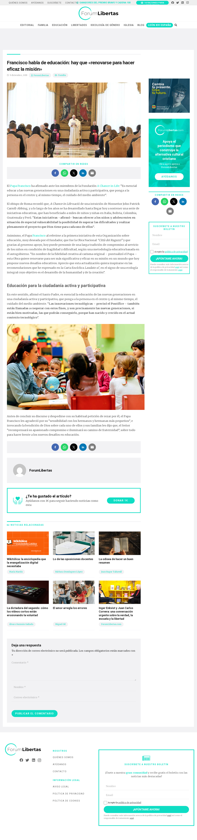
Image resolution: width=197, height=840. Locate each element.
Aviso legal (61, 786)
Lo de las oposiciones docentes (73, 559)
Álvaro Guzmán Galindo (21, 624)
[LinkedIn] (182, 2)
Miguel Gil (60, 624)
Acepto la (171, 251)
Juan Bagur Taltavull (111, 571)
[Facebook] (172, 2)
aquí (177, 267)
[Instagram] (187, 2)
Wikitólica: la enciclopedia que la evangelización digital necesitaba (26, 562)
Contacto (60, 771)
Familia (62, 75)
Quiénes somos (63, 757)
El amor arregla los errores (70, 608)
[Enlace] (98, 13)
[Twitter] (177, 2)
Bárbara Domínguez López (68, 571)
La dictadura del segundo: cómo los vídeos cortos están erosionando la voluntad (27, 611)
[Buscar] (175, 25)
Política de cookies (66, 801)
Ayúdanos (59, 764)
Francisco (39, 235)
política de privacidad (176, 251)
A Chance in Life (108, 186)
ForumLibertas (41, 75)
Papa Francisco (20, 186)
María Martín (16, 571)
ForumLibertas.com (111, 624)
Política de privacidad (68, 793)
